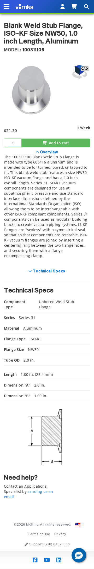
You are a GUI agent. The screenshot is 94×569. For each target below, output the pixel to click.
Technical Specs (48, 271)
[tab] (47, 207)
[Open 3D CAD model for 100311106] (79, 72)
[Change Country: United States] (77, 524)
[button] (79, 555)
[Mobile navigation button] (6, 6)
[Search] (86, 6)
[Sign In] (62, 6)
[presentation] (47, 284)
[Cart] (74, 6)
